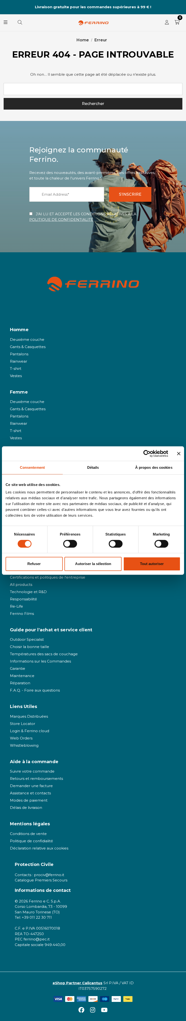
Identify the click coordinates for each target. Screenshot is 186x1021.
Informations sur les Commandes (40, 661)
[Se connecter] (167, 22)
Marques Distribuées (29, 716)
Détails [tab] (93, 467)
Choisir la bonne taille (29, 646)
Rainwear (18, 361)
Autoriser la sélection (93, 564)
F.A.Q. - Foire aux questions (35, 690)
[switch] (70, 544)
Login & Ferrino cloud (29, 731)
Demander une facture (31, 785)
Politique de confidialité (31, 841)
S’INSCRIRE (130, 194)
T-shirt (15, 368)
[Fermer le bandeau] (178, 453)
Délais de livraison (26, 807)
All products (21, 584)
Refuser (34, 564)
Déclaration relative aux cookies (39, 848)
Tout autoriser (152, 564)
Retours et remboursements (36, 778)
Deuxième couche (27, 339)
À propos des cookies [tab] (153, 467)
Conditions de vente (28, 833)
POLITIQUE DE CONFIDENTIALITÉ (61, 219)
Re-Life (16, 606)
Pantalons (19, 354)
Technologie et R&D (28, 591)
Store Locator (22, 723)
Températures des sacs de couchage (44, 654)
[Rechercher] (20, 22)
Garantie (17, 668)
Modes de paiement (28, 800)
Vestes (16, 375)
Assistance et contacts (30, 793)
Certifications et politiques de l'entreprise (47, 577)
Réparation (20, 683)
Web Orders (21, 738)
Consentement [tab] (32, 467)
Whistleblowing (24, 745)
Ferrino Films (22, 613)
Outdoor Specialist (27, 639)
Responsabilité (23, 599)
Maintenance (22, 675)
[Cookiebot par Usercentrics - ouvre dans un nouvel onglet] (147, 453)
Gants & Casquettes (28, 346)
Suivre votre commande (32, 771)
